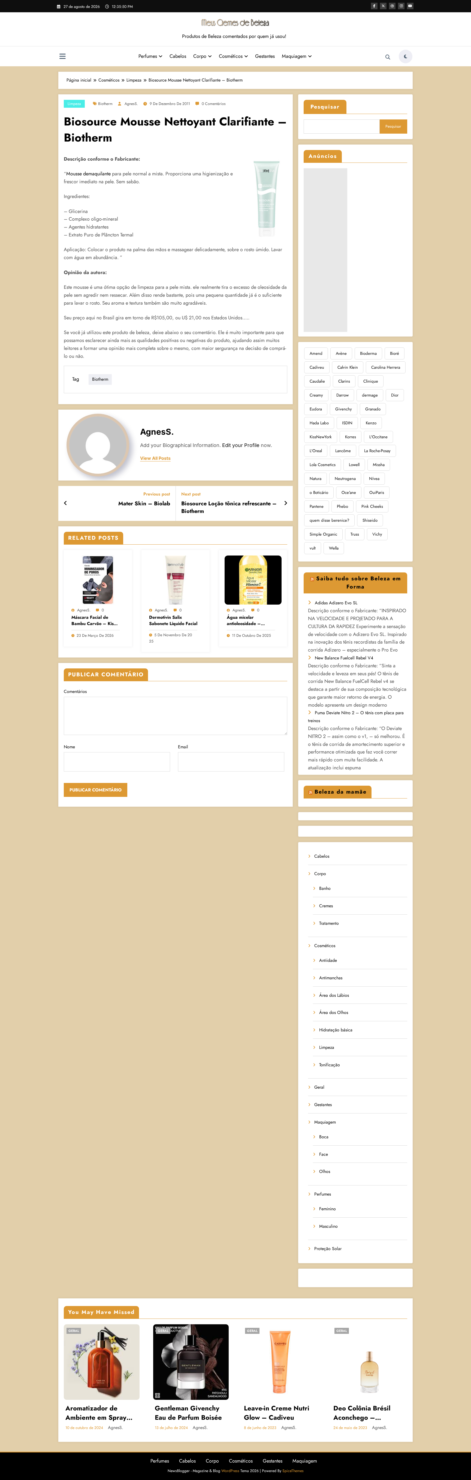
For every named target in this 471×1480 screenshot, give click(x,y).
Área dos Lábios (334, 995)
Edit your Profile (240, 445)
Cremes (326, 906)
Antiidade (328, 960)
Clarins (344, 381)
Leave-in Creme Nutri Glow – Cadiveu (276, 1413)
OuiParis (376, 493)
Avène (341, 353)
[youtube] (410, 6)
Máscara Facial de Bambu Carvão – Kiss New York (93, 620)
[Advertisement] (325, 250)
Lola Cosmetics (323, 465)
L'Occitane (378, 437)
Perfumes (147, 56)
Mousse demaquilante (88, 173)
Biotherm (105, 103)
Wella (334, 548)
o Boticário (319, 493)
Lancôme (343, 451)
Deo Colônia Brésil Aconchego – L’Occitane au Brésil (363, 1413)
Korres (350, 437)
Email (183, 747)
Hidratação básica (335, 1030)
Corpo (199, 56)
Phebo (342, 506)
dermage (370, 395)
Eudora (316, 409)
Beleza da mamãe (341, 792)
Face (323, 1154)
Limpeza (74, 103)
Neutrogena (345, 479)
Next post (191, 494)
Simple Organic (323, 534)
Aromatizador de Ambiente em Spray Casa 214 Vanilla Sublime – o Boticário (98, 1413)
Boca (323, 1137)
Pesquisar (325, 107)
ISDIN (347, 423)
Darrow (342, 395)
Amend (316, 353)
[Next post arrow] (285, 503)
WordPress (230, 1470)
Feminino (327, 1209)
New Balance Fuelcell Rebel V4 (344, 658)
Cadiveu (317, 367)
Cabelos (178, 56)
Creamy (316, 395)
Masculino (328, 1226)
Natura (315, 479)
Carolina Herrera (385, 367)
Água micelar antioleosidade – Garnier (244, 620)
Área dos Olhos (333, 1012)
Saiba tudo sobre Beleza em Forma (358, 583)
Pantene (317, 506)
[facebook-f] (374, 6)
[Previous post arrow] (65, 503)
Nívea (374, 479)
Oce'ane (349, 493)
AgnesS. (131, 103)
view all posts (155, 458)
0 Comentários (214, 103)
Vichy (377, 534)
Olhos (324, 1171)
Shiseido (370, 520)
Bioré (394, 353)
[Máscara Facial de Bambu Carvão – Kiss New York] (97, 580)
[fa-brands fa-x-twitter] (383, 6)
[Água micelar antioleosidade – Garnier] (253, 580)
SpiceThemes (293, 1470)
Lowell (354, 465)
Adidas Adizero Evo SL (336, 603)
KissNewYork (321, 437)
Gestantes (265, 56)
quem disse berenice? (329, 520)
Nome (69, 747)
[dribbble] (392, 6)
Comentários (75, 691)
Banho (325, 888)
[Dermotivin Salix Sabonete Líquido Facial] (175, 580)
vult (313, 548)
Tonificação (329, 1065)
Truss (355, 534)
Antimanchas (330, 978)
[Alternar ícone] (62, 57)
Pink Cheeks (372, 506)
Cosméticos (231, 56)
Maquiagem (294, 56)
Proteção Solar (328, 1248)
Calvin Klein (347, 367)
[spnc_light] (405, 56)
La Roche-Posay (377, 451)
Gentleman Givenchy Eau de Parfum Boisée (188, 1413)
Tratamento (329, 923)
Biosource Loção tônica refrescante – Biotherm (229, 507)
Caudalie (317, 381)
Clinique (370, 381)
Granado (373, 409)
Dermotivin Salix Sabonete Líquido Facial (173, 620)
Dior (394, 395)
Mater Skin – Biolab (144, 504)
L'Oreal (316, 451)
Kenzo (371, 423)
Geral (319, 1087)
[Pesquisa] (388, 57)
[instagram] (401, 6)
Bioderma (368, 353)
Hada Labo (319, 423)
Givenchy (343, 409)
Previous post (156, 494)
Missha (379, 465)
